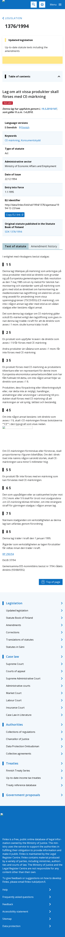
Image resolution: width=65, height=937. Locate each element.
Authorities (14, 724)
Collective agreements (18, 753)
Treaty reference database (21, 785)
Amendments (13, 625)
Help (5, 889)
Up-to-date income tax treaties (23, 778)
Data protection (11, 926)
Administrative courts (18, 685)
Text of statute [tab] (15, 246)
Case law (12, 657)
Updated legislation (17, 610)
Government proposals (23, 795)
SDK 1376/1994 (13, 231)
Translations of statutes (20, 639)
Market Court (13, 693)
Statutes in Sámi (15, 647)
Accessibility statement (15, 911)
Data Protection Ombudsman (22, 746)
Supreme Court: (15, 664)
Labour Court (13, 700)
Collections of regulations (20, 732)
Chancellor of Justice (17, 739)
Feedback (7, 904)
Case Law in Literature (18, 715)
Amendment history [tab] (44, 246)
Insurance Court (15, 707)
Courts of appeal (15, 671)
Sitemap (7, 918)
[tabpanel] (32, 413)
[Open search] (34, 5)
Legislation (13, 18)
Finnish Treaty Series (18, 770)
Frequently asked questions (18, 897)
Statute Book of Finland (19, 617)
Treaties (12, 763)
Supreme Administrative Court (23, 678)
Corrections (12, 632)
